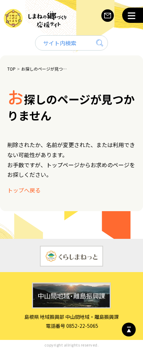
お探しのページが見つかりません (45, 69)
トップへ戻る (24, 190)
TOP (11, 69)
